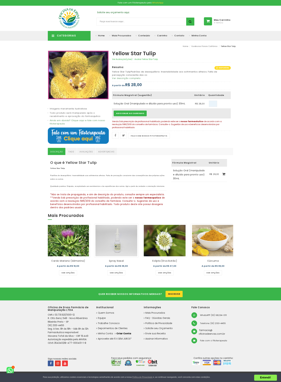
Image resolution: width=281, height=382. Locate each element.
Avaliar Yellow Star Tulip (146, 59)
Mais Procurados (121, 35)
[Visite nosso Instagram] (58, 363)
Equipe (102, 318)
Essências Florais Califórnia (204, 46)
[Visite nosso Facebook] (51, 363)
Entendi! (265, 377)
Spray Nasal (116, 260)
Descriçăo (56, 151)
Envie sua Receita (155, 333)
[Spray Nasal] (116, 240)
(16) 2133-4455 (56, 325)
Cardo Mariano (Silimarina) (68, 260)
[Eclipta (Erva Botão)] (165, 240)
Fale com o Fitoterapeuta (213, 340)
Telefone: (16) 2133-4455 (212, 323)
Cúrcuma (213, 260)
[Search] (190, 22)
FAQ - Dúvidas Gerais (157, 318)
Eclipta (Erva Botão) (164, 260)
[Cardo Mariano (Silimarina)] (68, 240)
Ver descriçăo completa (126, 78)
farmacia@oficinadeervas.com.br (212, 332)
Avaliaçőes (86, 151)
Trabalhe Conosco (109, 323)
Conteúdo (144, 35)
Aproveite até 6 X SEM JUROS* (115, 338)
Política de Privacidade (158, 323)
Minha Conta (199, 35)
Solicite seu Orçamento (159, 328)
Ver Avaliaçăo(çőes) (122, 59)
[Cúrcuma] (213, 240)
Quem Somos (106, 312)
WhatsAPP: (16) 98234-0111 (213, 315)
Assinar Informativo (156, 338)
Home (101, 35)
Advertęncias (106, 151)
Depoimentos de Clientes (112, 328)
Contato (179, 35)
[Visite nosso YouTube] (65, 363)
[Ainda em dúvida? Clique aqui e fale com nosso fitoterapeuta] (78, 135)
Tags (71, 151)
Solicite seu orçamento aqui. (113, 12)
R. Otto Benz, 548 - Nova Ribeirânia (67, 318)
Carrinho (162, 35)
